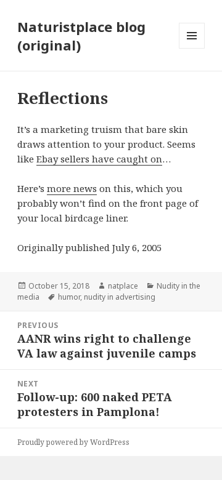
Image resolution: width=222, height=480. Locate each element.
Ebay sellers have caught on (99, 159)
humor (69, 297)
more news (72, 188)
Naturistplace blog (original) (81, 35)
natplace (123, 286)
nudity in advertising (119, 297)
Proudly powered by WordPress (73, 442)
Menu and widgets (192, 48)
